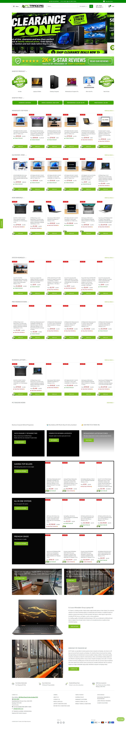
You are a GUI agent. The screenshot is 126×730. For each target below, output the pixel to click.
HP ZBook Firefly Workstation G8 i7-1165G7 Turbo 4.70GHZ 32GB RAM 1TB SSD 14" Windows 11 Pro (71, 324)
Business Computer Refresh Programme (23, 425)
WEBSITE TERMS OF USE (81, 701)
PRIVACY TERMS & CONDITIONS (83, 703)
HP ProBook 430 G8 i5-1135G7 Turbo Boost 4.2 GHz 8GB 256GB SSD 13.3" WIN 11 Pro (20, 132)
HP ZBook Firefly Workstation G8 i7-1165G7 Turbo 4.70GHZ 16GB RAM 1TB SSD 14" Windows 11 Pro (88, 324)
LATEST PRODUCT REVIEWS (104, 700)
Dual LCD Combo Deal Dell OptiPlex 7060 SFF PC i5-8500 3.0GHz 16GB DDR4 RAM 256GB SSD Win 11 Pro (105, 280)
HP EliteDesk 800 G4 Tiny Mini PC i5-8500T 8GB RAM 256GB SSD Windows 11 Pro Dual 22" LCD (54, 133)
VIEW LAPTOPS (74, 626)
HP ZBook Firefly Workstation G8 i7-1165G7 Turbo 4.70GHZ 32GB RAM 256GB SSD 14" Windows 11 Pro (106, 324)
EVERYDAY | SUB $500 (25, 102)
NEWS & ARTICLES (58, 701)
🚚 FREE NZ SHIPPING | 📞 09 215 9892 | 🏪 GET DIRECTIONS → (63, 1)
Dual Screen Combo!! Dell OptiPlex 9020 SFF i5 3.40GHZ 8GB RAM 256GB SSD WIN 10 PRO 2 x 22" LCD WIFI (37, 280)
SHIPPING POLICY (79, 697)
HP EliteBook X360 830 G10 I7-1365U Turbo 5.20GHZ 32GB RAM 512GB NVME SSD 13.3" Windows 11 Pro (104, 553)
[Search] (91, 6)
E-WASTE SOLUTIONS (102, 703)
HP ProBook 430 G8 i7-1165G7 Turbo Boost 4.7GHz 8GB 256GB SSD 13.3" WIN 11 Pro (71, 132)
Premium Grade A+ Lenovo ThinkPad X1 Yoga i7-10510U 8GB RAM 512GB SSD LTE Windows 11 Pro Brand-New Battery (105, 133)
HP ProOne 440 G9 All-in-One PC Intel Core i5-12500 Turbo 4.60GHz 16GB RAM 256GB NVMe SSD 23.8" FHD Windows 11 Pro (53, 518)
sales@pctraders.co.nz (18, 708)
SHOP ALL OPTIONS (21, 471)
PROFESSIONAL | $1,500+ (101, 102)
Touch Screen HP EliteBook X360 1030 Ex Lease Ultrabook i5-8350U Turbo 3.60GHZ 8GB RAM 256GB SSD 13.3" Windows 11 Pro (54, 554)
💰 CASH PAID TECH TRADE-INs (90, 425)
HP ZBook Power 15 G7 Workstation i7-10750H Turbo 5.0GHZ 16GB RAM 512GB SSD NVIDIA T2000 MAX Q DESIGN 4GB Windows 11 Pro (105, 178)
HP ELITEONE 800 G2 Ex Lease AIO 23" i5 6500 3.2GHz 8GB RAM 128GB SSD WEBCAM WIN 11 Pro (20, 177)
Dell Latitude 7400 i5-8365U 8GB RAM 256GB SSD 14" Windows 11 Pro (53, 219)
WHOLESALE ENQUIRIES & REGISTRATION (103, 698)
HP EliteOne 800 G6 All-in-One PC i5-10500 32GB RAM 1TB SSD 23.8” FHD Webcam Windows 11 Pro (87, 518)
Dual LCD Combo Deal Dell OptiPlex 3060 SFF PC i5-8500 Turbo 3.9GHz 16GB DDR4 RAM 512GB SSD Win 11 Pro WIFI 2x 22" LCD (71, 280)
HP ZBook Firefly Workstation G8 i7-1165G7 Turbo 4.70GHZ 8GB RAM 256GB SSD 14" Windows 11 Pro (54, 324)
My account (99, 7)
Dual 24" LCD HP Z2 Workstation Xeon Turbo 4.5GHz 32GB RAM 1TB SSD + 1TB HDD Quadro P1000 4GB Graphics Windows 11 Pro (20, 280)
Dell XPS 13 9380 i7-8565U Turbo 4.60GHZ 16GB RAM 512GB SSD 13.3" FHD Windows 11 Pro (20, 220)
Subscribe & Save (109, 1)
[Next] (114, 131)
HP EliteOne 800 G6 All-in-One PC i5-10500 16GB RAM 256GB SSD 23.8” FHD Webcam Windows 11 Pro (105, 518)
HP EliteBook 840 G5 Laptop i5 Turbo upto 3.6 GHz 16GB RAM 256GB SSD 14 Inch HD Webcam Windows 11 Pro (88, 133)
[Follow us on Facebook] (58, 723)
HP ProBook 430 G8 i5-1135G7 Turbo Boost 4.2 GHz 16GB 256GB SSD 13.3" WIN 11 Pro (54, 177)
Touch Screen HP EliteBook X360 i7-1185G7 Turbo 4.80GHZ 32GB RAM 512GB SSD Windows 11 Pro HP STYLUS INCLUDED (106, 220)
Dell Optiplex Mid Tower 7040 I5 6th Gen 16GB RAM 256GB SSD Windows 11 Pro (88, 480)
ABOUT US (56, 697)
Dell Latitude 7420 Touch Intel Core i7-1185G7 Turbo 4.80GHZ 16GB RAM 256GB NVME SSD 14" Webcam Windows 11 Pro (37, 133)
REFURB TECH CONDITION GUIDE (62, 705)
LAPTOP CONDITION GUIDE (60, 703)
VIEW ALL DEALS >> (109, 110)
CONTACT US (74, 668)
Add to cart (20, 146)
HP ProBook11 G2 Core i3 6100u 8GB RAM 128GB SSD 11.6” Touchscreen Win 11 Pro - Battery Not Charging (88, 177)
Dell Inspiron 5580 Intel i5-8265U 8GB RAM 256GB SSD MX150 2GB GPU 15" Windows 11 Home (88, 220)
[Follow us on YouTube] (61, 723)
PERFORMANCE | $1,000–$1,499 (75, 102)
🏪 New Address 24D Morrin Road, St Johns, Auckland (61, 425)
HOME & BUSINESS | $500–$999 (50, 102)
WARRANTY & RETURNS (81, 699)
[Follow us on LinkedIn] (64, 723)
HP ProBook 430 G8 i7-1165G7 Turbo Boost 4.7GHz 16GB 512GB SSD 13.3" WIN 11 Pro (71, 219)
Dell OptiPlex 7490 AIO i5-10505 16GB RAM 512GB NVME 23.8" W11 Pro (71, 517)
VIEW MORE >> (110, 402)
